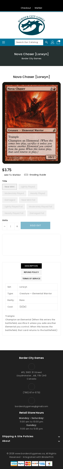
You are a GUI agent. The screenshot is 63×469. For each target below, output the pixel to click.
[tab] (31, 266)
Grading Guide (37, 174)
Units (5, 220)
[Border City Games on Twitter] (29, 3)
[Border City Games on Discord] (40, 3)
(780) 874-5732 (31, 392)
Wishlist (38, 7)
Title (4, 181)
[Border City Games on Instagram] (34, 3)
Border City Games (31, 58)
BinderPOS (48, 457)
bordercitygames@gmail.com (31, 406)
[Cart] (59, 42)
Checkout (26, 7)
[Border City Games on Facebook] (23, 3)
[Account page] (53, 42)
